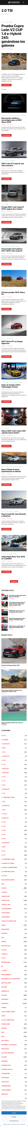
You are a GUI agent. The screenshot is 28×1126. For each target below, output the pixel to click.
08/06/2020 (3, 124)
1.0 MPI (3, 748)
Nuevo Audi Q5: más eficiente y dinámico (13, 515)
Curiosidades (5, 917)
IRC (2, 966)
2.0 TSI (6, 22)
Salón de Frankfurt (7, 1053)
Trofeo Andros (6, 1090)
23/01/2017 (3, 435)
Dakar (3, 925)
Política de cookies (7, 1124)
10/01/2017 (3, 474)
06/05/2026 (11, 598)
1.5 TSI (6, 115)
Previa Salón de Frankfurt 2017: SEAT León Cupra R (11, 250)
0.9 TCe (3, 735)
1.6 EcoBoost (5, 805)
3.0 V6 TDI (4, 875)
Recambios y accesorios (9, 1044)
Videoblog (4, 1094)
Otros (3, 1016)
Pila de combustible (7, 1020)
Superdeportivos (6, 1069)
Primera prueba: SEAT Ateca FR (13, 293)
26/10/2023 (11, 621)
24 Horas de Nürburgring (9, 867)
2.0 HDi (3, 847)
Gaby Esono (9, 124)
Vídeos (21, 466)
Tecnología (5, 1077)
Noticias (18, 115)
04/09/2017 (3, 253)
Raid (2, 1032)
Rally (3, 1036)
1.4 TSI (2, 22)
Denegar (14, 1117)
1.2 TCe (3, 760)
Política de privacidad (15, 1124)
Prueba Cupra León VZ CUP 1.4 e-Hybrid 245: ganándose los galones (13, 36)
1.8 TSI (3, 834)
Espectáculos (5, 945)
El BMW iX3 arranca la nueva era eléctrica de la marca (17, 611)
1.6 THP (3, 830)
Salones (17, 246)
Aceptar (14, 1113)
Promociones (5, 1024)
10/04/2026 (11, 606)
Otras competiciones (8, 1011)
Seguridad (4, 1061)
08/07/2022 (3, 693)
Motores (4, 987)
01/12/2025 (11, 613)
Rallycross (5, 1040)
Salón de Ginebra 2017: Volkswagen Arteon (10, 386)
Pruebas (10, 22)
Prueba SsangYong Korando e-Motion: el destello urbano (17, 619)
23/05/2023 (11, 629)
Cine (2, 884)
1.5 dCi (3, 785)
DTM (2, 937)
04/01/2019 (3, 168)
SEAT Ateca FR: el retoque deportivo (12, 342)
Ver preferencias (14, 1121)
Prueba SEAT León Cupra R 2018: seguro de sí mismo (12, 208)
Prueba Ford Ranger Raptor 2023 (10, 665)
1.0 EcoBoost (5, 744)
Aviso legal (23, 1124)
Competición (5, 896)
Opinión (3, 1007)
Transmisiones (6, 1086)
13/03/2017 (3, 389)
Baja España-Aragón (8, 880)
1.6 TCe (3, 822)
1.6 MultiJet (5, 818)
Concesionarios (6, 908)
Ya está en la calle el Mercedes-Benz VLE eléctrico (17, 596)
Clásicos (4, 892)
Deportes (4, 933)
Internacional (6, 962)
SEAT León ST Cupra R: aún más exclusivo (12, 165)
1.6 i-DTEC (4, 814)
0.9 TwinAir (4, 739)
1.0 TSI (2, 115)
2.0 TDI (10, 115)
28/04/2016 (3, 561)
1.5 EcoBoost (5, 789)
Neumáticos (5, 991)
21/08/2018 (3, 211)
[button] (26, 1098)
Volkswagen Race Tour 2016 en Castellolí (13, 558)
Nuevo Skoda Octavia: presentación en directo (11, 470)
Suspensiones (5, 1073)
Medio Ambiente (6, 974)
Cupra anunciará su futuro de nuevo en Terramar (12, 723)
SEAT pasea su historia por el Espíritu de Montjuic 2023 (17, 626)
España (3, 941)
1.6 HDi (3, 809)
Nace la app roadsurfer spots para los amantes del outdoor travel (11, 690)
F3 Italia (4, 950)
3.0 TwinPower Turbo (8, 871)
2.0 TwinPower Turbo (8, 859)
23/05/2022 (3, 725)
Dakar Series (5, 929)
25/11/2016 (3, 518)
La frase (4, 970)
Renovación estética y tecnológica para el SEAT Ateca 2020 (11, 120)
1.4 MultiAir (5, 772)
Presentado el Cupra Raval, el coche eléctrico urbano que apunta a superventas (17, 604)
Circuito (4, 888)
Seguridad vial (6, 1065)
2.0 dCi (3, 838)
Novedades (23, 115)
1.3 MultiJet (5, 768)
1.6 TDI (3, 826)
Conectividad (5, 913)
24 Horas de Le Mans (7, 863)
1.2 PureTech (5, 756)
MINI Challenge (6, 983)
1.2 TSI (3, 764)
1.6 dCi (3, 801)
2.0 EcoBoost (5, 842)
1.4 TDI (3, 777)
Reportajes (5, 1049)
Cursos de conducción (8, 921)
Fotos (3, 958)
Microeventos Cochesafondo (10, 978)
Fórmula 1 (4, 954)
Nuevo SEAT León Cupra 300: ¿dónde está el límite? (13, 432)
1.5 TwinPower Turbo (8, 797)
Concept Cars (5, 904)
